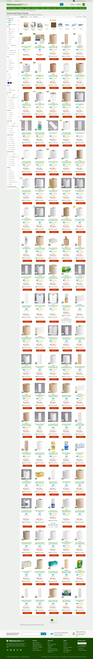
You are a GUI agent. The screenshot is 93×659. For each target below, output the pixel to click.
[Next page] (57, 620)
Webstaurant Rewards (37, 644)
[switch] (84, 16)
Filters (8, 16)
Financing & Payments (68, 647)
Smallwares (28, 8)
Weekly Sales (50, 645)
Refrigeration (21, 8)
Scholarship (66, 648)
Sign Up (43, 633)
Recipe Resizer (36, 648)
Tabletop (42, 8)
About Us (65, 642)
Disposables (48, 8)
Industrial (76, 8)
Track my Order (82, 645)
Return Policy (66, 651)
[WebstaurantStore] (17, 641)
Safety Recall (50, 651)
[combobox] (45, 4)
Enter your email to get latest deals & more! (13, 634)
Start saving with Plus (58, 634)
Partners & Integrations (37, 650)
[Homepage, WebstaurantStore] (17, 4)
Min (7, 94)
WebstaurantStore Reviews (53, 650)
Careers (65, 645)
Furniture (55, 8)
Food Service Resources (52, 648)
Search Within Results (11, 186)
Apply (13, 97)
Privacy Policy (50, 656)
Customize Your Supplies (37, 647)
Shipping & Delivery (82, 650)
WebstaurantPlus (36, 642)
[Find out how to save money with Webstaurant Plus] (24, 49)
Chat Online (81, 648)
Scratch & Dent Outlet (52, 644)
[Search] (17, 188)
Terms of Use (56, 656)
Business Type (82, 8)
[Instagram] (8, 650)
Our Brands (66, 644)
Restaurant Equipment (12, 8)
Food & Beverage (35, 8)
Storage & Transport (62, 8)
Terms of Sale (44, 656)
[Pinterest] (21, 650)
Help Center (82, 643)
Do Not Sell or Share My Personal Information (77, 656)
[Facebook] (14, 650)
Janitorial (70, 8)
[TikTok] (17, 650)
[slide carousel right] (83, 26)
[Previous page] (50, 620)
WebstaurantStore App (37, 645)
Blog (48, 642)
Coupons (49, 647)
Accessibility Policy (64, 656)
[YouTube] (11, 650)
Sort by (30, 16)
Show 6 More (13, 45)
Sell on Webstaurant (67, 650)
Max (14, 94)
